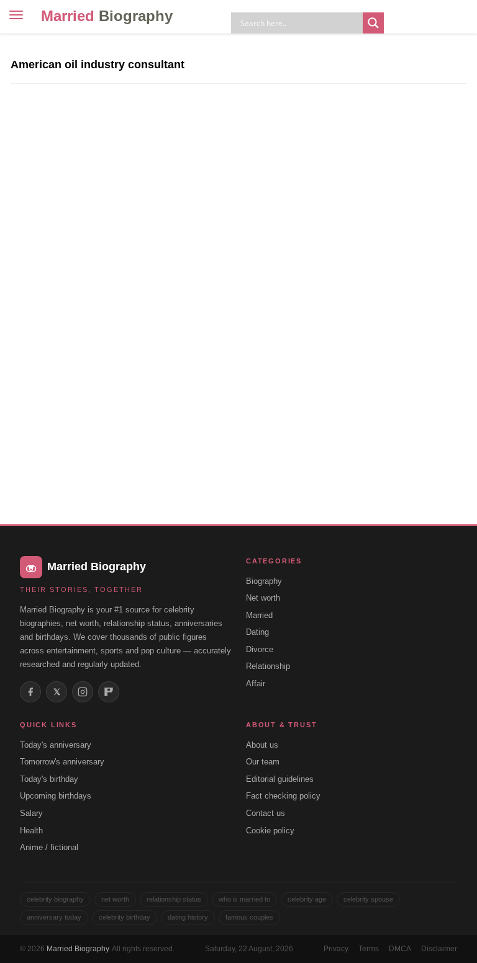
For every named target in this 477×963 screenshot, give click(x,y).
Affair (255, 683)
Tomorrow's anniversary (62, 761)
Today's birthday (49, 779)
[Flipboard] (108, 691)
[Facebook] (30, 691)
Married (107, 15)
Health (31, 830)
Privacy (336, 948)
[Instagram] (82, 691)
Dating (257, 632)
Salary (31, 813)
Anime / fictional (49, 847)
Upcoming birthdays (55, 795)
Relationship (268, 666)
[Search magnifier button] (373, 23)
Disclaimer (439, 948)
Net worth (263, 597)
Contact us (265, 813)
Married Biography (78, 948)
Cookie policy (270, 830)
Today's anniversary (55, 745)
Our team (262, 761)
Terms (368, 948)
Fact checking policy (283, 795)
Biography (264, 581)
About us (262, 745)
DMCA (400, 948)
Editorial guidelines (280, 779)
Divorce (259, 649)
